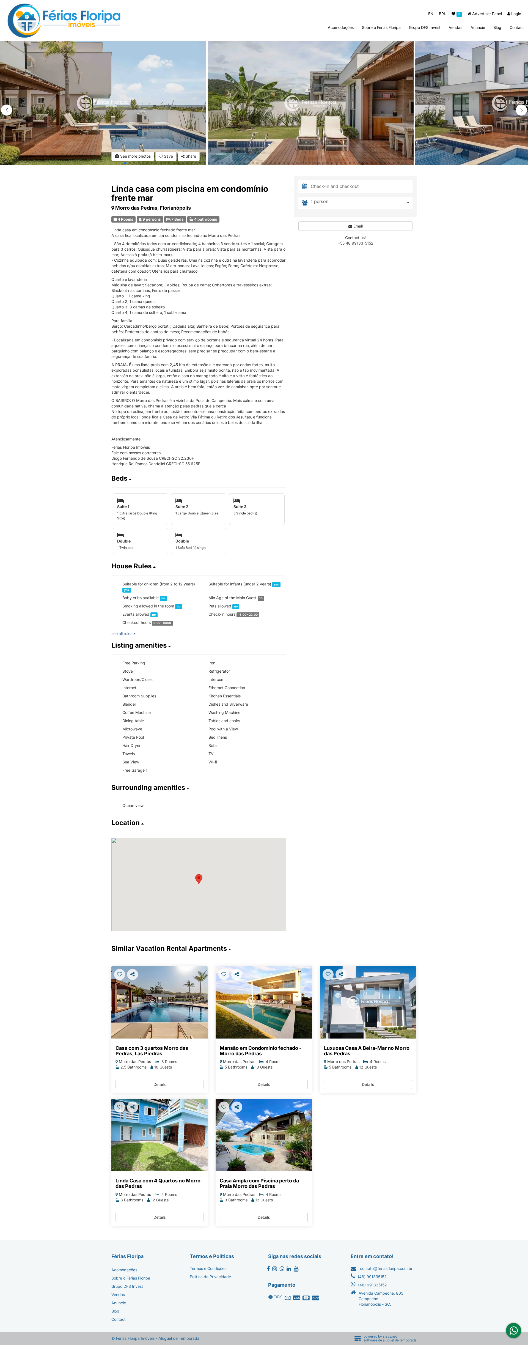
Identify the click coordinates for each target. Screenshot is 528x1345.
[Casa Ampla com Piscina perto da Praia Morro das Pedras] (264, 1135)
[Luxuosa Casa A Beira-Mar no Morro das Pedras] (368, 1002)
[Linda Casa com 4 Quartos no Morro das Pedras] (159, 1135)
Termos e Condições (208, 1268)
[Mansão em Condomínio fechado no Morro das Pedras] (264, 1002)
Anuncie (478, 27)
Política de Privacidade (210, 1276)
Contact (517, 27)
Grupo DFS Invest (425, 27)
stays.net (390, 1336)
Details (159, 1084)
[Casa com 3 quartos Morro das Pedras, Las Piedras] (159, 1002)
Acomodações (341, 27)
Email (357, 226)
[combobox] (362, 203)
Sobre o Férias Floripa (381, 27)
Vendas (455, 27)
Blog (497, 27)
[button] (521, 110)
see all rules (122, 633)
